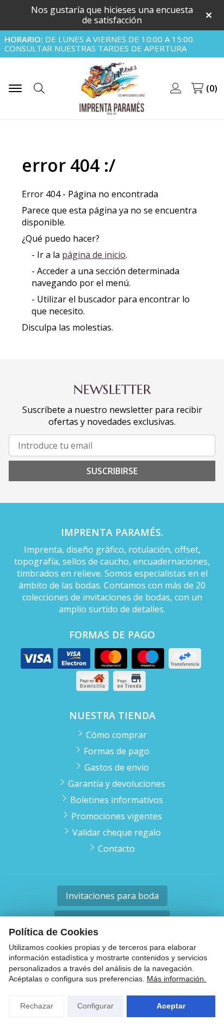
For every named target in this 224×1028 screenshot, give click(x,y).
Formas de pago (117, 751)
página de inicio (94, 255)
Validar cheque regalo (116, 832)
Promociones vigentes (116, 816)
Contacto (116, 849)
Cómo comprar (116, 735)
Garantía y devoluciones (116, 784)
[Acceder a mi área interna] (175, 88)
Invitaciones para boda (112, 896)
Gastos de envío (116, 767)
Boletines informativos (116, 800)
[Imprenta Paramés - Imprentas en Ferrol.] (112, 88)
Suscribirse (112, 471)
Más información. (176, 978)
